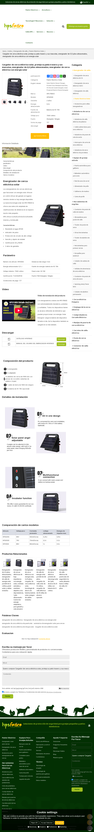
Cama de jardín (24, 773)
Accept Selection (47, 823)
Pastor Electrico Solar (36, 51)
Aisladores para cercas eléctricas (7, 773)
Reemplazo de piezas (43, 754)
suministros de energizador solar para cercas (49, 623)
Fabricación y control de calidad (43, 746)
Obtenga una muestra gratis (78, 26)
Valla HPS (29, 31)
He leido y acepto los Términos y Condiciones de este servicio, (32, 692)
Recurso (50, 31)
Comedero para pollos (24, 756)
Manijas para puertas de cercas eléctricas (9, 798)
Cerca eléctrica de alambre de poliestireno (8, 780)
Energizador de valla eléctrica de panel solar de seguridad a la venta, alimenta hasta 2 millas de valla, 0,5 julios (64, 579)
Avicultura (46, 10)
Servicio (40, 31)
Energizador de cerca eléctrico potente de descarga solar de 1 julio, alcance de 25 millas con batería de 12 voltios (53, 580)
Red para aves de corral (24, 745)
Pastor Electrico (32, 10)
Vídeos (55, 748)
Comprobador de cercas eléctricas (7, 793)
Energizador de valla (21, 51)
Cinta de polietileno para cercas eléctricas (9, 787)
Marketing (63, 827)
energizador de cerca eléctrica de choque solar (18, 627)
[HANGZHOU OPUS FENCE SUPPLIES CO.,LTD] (14, 26)
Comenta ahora (44, 639)
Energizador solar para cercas (8, 742)
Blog (54, 754)
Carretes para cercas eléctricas (9, 804)
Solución (50, 21)
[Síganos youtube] (89, 725)
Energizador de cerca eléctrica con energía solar (40, 620)
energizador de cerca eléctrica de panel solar (17, 623)
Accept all (59, 823)
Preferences (53, 827)
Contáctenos (40, 757)
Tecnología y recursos (34, 21)
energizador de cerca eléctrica (12, 620)
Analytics (43, 827)
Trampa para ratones (26, 776)
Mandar (7, 696)
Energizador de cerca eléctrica (9, 748)
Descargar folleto (59, 751)
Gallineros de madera (26, 769)
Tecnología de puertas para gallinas (43, 772)
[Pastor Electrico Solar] (50, 126)
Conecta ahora (41, 136)
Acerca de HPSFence (42, 741)
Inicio (4, 51)
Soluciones (56, 741)
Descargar (61, 339)
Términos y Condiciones (54, 692)
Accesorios (65, 688)
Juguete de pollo (24, 779)
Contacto (29, 42)
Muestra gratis (58, 757)
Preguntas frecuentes (60, 745)
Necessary (33, 827)
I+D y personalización (43, 777)
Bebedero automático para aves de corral (24, 764)
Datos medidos (41, 780)
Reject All (34, 823)
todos (10, 51)
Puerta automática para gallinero (25, 751)
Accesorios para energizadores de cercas (7, 755)
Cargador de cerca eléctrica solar (46, 627)
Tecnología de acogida (40, 766)
